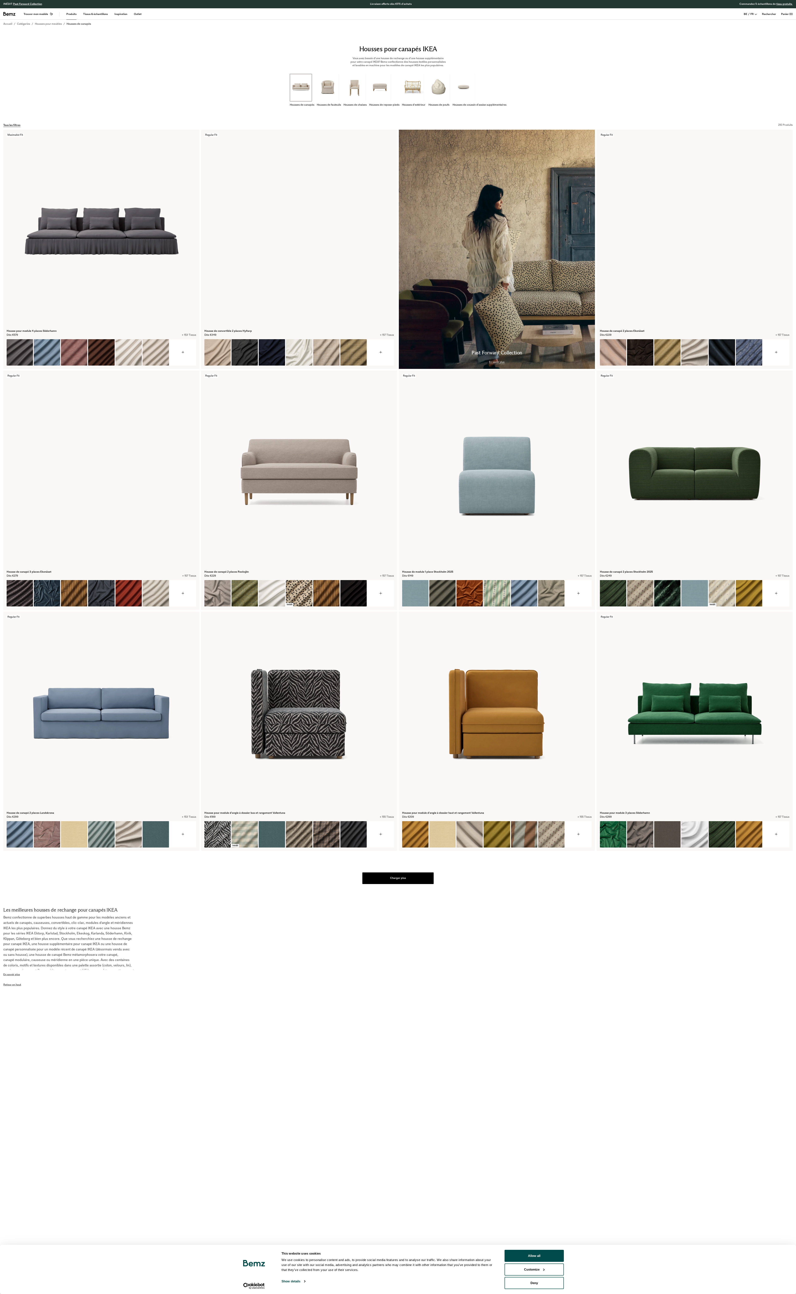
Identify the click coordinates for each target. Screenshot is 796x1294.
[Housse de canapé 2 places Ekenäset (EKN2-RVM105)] (640, 352)
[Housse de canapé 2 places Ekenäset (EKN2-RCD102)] (613, 352)
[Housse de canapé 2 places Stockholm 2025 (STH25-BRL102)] (694, 593)
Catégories (23, 24)
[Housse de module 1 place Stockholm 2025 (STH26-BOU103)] (551, 593)
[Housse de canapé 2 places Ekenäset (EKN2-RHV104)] (749, 352)
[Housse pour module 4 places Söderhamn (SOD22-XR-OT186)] (47, 352)
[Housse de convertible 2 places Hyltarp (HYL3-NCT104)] (217, 352)
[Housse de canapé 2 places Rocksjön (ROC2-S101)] (272, 593)
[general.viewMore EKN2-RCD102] (776, 352)
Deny (534, 1283)
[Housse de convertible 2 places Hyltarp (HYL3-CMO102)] (353, 352)
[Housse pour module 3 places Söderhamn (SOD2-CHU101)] (722, 834)
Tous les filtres (11, 125)
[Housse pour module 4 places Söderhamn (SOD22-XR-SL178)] (101, 352)
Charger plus (398, 878)
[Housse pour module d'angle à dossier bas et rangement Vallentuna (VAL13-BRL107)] (272, 834)
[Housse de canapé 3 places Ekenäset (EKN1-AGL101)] (156, 593)
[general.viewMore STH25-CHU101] (776, 593)
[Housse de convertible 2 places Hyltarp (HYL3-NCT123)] (272, 352)
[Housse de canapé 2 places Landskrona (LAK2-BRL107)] (156, 834)
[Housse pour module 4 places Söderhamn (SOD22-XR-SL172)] (156, 352)
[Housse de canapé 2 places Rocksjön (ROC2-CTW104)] (217, 593)
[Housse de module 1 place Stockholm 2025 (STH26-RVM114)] (469, 593)
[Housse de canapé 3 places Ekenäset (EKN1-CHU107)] (20, 593)
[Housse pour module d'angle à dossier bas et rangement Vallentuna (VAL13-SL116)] (353, 834)
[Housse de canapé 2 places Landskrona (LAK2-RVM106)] (47, 834)
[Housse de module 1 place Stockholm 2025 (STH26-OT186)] (524, 593)
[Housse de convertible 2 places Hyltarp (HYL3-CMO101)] (326, 352)
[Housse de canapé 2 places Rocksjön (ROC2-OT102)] (353, 593)
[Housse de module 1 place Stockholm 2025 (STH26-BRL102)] (415, 593)
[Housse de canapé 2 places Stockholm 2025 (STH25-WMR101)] (640, 593)
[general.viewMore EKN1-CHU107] (183, 593)
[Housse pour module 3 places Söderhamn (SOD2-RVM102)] (613, 834)
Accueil (7, 24)
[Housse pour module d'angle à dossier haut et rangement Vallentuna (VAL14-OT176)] (415, 834)
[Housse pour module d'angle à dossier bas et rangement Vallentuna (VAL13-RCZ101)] (217, 834)
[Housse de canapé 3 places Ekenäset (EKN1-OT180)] (128, 593)
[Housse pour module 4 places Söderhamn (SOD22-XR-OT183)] (20, 352)
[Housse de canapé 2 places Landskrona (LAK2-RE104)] (128, 834)
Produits (71, 14)
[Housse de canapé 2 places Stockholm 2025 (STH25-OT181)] (749, 593)
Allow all (534, 1255)
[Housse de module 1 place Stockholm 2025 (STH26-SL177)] (442, 593)
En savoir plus (497, 362)
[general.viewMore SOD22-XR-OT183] (183, 352)
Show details (291, 1281)
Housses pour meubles (48, 24)
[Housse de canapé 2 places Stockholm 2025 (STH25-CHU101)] (613, 593)
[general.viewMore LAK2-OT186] (183, 834)
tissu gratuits (784, 4)
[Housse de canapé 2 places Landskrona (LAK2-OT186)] (20, 834)
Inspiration (120, 14)
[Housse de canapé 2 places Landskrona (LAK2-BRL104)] (74, 834)
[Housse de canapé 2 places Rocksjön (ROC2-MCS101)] (326, 593)
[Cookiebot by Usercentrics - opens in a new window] (254, 1286)
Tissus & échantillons (95, 14)
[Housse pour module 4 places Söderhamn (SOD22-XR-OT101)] (128, 352)
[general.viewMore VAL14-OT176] (578, 834)
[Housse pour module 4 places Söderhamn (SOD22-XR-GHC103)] (74, 352)
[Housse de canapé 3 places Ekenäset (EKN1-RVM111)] (47, 593)
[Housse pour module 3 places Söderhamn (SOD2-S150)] (694, 834)
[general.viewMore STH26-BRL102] (578, 593)
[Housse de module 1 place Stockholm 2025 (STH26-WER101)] (497, 593)
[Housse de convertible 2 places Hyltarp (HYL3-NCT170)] (299, 352)
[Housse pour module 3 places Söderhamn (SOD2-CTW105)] (640, 834)
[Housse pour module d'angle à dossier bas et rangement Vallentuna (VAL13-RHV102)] (299, 834)
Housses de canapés (79, 24)
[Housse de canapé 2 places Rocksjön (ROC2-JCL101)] (245, 593)
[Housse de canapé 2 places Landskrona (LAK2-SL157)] (101, 834)
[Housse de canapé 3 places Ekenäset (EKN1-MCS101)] (74, 593)
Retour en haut (12, 984)
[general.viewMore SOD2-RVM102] (776, 834)
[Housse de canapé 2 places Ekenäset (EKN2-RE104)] (694, 352)
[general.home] (9, 14)
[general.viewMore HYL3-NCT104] (381, 352)
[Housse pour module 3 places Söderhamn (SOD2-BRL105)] (667, 834)
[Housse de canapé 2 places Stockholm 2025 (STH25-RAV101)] (667, 593)
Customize (532, 1269)
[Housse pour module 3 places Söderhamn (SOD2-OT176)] (749, 834)
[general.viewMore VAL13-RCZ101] (381, 834)
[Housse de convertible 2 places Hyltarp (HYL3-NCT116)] (245, 352)
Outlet (138, 14)
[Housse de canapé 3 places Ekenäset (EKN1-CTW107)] (101, 593)
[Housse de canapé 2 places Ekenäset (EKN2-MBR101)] (667, 352)
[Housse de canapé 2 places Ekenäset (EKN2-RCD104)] (722, 352)
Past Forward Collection (27, 4)
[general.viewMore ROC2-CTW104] (381, 593)
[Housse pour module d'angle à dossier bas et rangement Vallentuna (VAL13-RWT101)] (326, 834)
